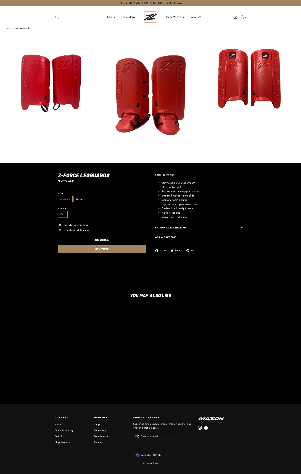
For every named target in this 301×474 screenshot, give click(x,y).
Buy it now (101, 249)
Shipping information (170, 227)
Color (62, 208)
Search (59, 436)
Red (62, 214)
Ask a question (166, 237)
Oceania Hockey (64, 430)
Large (79, 199)
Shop (109, 17)
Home (7, 28)
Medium (65, 199)
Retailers (195, 17)
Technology (128, 17)
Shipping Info (62, 442)
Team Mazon (174, 17)
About (58, 424)
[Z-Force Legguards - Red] (56, 380)
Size (61, 193)
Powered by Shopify (150, 462)
